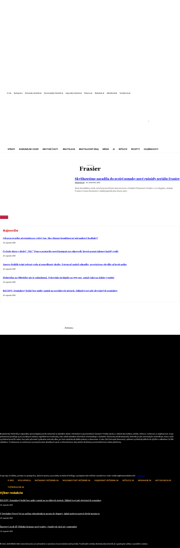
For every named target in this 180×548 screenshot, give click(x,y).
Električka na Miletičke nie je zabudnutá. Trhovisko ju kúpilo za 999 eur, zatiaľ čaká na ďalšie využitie (58, 277)
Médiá (4, 217)
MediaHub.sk (79, 182)
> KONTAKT (140, 475)
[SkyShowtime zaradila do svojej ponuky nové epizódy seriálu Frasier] (36, 197)
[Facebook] (2, 469)
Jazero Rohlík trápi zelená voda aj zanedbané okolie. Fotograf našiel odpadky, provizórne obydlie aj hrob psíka (65, 264)
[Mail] (6, 469)
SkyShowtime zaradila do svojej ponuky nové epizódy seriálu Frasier (127, 179)
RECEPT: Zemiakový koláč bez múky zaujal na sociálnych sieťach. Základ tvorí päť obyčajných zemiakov (60, 291)
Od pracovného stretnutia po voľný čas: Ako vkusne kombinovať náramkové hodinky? (50, 238)
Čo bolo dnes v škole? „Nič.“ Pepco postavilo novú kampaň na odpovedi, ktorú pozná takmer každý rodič (60, 251)
